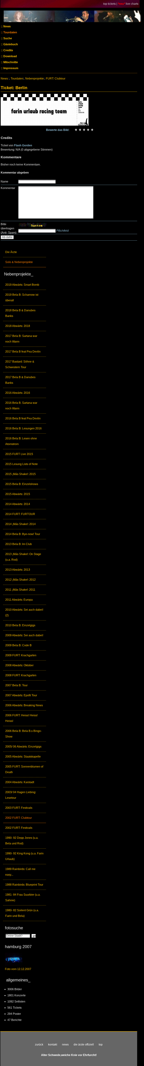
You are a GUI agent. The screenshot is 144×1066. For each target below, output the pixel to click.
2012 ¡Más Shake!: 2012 (20, 579)
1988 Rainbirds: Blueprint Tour (24, 884)
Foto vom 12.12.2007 (18, 969)
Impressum (10, 68)
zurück (39, 1044)
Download (10, 56)
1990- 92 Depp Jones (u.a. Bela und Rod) (21, 840)
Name (4, 181)
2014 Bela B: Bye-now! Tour (22, 534)
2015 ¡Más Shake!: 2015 (20, 474)
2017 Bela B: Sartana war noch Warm (21, 338)
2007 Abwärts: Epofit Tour (21, 695)
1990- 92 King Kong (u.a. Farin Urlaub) (24, 856)
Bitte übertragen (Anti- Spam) (8, 228)
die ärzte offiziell (84, 1044)
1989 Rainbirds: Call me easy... (20, 872)
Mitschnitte (10, 62)
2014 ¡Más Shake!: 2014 (20, 524)
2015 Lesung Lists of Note (21, 464)
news (65, 1044)
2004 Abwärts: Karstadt (19, 782)
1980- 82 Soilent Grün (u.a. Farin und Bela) (22, 913)
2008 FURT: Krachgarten (20, 675)
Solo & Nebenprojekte (19, 262)
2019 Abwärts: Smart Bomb (22, 284)
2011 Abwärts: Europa (19, 599)
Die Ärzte (11, 252)
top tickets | (110, 3)
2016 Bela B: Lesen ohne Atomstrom (21, 441)
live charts (132, 3)
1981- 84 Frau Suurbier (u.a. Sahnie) (22, 897)
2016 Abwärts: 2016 (17, 392)
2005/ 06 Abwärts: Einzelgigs (23, 746)
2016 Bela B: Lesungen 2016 (23, 428)
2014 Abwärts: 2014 (17, 504)
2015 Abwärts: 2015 (17, 494)
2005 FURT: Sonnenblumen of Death (24, 769)
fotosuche (14, 927)
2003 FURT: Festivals (18, 807)
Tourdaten (10, 32)
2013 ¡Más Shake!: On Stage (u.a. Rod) (23, 557)
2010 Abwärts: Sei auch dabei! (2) (24, 612)
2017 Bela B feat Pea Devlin (23, 351)
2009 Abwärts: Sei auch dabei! (24, 635)
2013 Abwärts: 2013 (17, 569)
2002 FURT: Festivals (18, 827)
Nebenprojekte (34, 78)
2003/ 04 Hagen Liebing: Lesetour (20, 795)
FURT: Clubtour (55, 78)
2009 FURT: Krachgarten (20, 655)
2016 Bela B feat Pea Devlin (23, 418)
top (101, 1044)
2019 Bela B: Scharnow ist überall (21, 297)
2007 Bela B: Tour (16, 685)
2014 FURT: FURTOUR (20, 514)
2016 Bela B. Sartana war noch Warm (21, 405)
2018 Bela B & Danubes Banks (20, 313)
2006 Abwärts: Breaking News (24, 705)
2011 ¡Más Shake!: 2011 (20, 589)
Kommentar (8, 188)
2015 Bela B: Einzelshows (21, 484)
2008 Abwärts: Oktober (19, 665)
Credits (8, 50)
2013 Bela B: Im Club (18, 544)
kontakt (52, 1044)
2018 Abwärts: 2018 (17, 325)
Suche (7, 38)
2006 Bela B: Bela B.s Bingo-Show (23, 733)
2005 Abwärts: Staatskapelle (23, 756)
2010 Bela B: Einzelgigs (20, 625)
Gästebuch (10, 44)
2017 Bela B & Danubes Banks (20, 380)
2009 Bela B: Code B (18, 645)
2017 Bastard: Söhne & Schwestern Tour (19, 364)
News (7, 26)
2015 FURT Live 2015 (19, 454)
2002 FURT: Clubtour (18, 817)
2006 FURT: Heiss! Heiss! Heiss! (21, 718)
